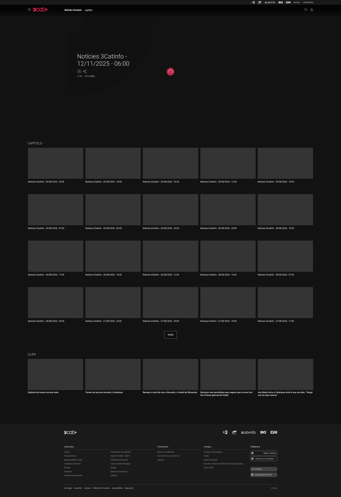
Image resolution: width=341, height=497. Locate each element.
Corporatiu (308, 2)
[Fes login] (311, 9)
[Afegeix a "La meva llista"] (79, 71)
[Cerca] (307, 9)
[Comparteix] (84, 71)
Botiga (297, 2)
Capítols (35, 143)
